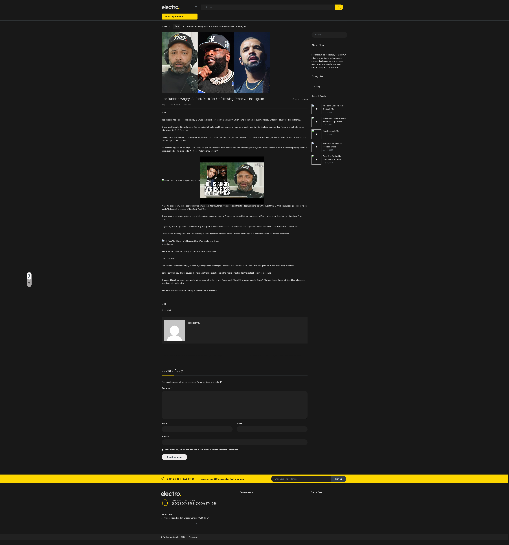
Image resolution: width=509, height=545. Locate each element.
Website (166, 436)
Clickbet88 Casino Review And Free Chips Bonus (334, 120)
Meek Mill (237, 280)
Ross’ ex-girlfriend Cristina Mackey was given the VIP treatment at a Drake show (205, 226)
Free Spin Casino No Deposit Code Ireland (332, 157)
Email (240, 423)
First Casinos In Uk (331, 131)
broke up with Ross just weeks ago (189, 234)
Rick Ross (211, 120)
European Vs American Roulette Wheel (333, 145)
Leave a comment (301, 99)
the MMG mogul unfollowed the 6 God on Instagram (278, 120)
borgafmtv (188, 105)
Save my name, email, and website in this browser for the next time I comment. (201, 450)
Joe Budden (167, 120)
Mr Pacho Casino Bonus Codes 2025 (333, 107)
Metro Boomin (296, 127)
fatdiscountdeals (171, 537)
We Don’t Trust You (179, 130)
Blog (177, 26)
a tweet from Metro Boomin (275, 206)
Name (165, 423)
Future (283, 127)
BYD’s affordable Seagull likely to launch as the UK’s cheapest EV (278, 356)
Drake (200, 120)
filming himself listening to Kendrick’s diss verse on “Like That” (226, 266)
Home (164, 26)
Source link (166, 310)
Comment (167, 388)
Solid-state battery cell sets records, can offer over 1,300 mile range (192, 356)
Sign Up (338, 479)
